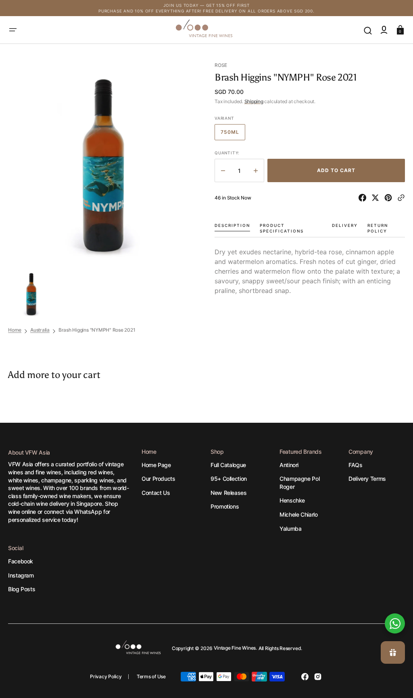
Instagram (21, 575)
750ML (233, 134)
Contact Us (156, 492)
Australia (40, 330)
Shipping (253, 101)
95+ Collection (229, 478)
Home (14, 330)
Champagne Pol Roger (299, 482)
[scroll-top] (396, 596)
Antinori (289, 464)
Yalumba (290, 528)
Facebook (20, 561)
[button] (13, 30)
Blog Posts (21, 589)
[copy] (401, 198)
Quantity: (227, 152)
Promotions (225, 506)
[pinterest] (389, 198)
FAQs (355, 464)
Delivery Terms (367, 478)
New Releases (229, 492)
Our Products (158, 478)
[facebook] (364, 198)
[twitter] (376, 198)
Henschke (292, 500)
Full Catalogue (228, 464)
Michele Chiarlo (299, 514)
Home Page (156, 464)
